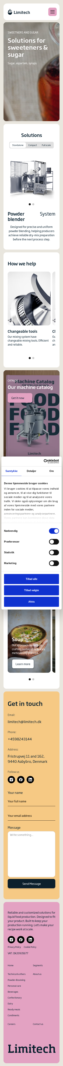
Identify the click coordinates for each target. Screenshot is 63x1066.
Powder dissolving (16, 979)
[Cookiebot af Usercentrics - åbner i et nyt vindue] (44, 461)
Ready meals (14, 1009)
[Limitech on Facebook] (20, 779)
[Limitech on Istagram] (11, 779)
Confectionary (15, 997)
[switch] (54, 541)
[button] (51, 12)
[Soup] (29, 633)
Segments (38, 965)
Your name (15, 792)
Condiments (13, 1015)
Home (10, 965)
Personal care (14, 985)
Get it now (17, 398)
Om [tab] (51, 470)
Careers (11, 1024)
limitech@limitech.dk (24, 721)
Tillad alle (31, 578)
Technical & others (17, 974)
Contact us (38, 1024)
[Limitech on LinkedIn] (30, 779)
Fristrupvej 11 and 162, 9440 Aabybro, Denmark (27, 758)
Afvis (31, 601)
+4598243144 (20, 738)
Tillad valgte (31, 590)
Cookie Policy (30, 947)
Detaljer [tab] (31, 470)
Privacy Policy (14, 947)
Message (14, 827)
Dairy (10, 1003)
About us (37, 974)
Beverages (13, 991)
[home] (19, 12)
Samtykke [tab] (11, 470)
